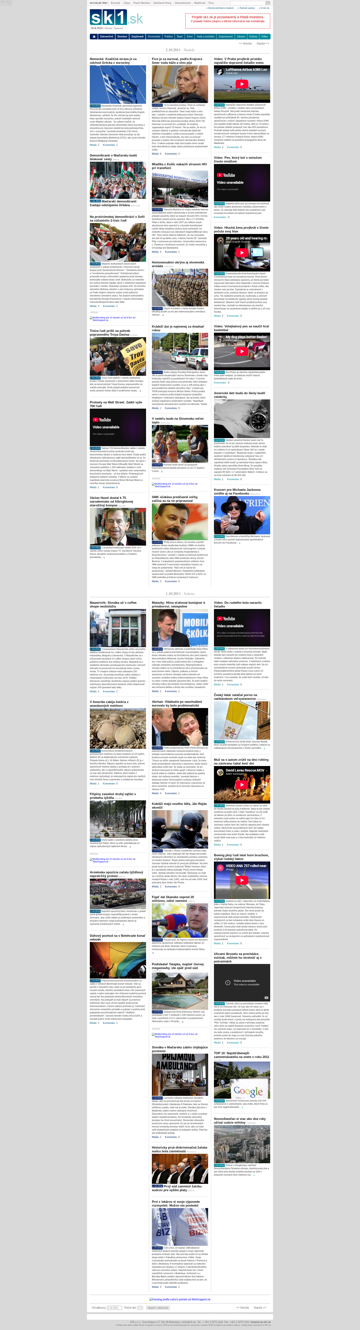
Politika (168, 36)
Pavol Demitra (142, 3)
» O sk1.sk (264, 8)
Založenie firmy (162, 3)
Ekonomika (154, 36)
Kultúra (253, 36)
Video (264, 36)
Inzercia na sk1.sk (261, 1322)
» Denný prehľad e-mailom (220, 8)
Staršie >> (262, 43)
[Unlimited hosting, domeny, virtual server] (180, 1299)
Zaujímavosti (226, 36)
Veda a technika (205, 36)
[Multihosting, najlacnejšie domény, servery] (118, 320)
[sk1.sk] (116, 24)
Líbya (127, 3)
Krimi (190, 36)
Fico (211, 3)
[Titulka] (94, 36)
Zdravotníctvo (183, 3)
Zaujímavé (137, 36)
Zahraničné (106, 36)
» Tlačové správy (246, 8)
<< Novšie (245, 43)
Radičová (199, 3)
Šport (180, 36)
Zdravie (241, 36)
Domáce (122, 36)
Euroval (115, 3)
